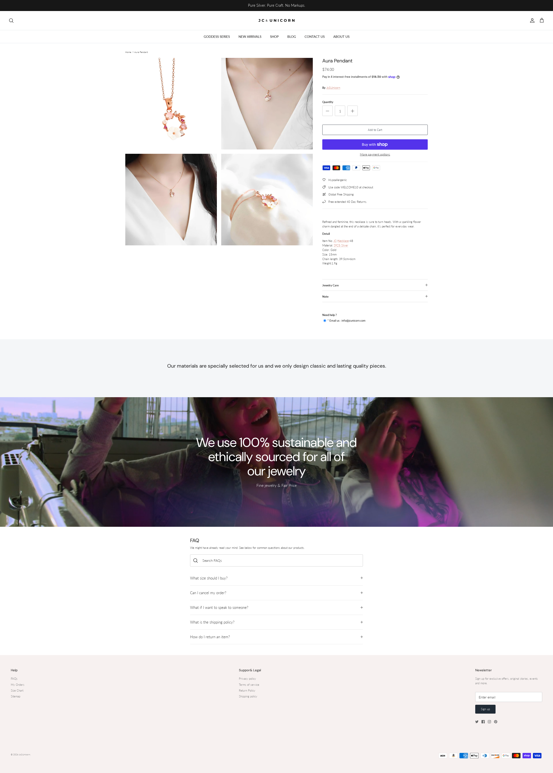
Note (325, 296)
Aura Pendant (141, 52)
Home (128, 52)
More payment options (375, 154)
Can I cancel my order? (208, 592)
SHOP (274, 36)
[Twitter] (476, 721)
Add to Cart (375, 130)
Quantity (327, 102)
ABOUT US (341, 36)
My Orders (17, 684)
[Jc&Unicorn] (277, 20)
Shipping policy (248, 696)
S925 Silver (341, 245)
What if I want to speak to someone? (219, 607)
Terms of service (249, 684)
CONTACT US (315, 36)
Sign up (485, 709)
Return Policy (247, 690)
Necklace (343, 241)
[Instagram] (489, 721)
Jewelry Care (330, 285)
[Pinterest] (495, 721)
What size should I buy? (208, 578)
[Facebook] (483, 721)
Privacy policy (247, 678)
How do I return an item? (210, 637)
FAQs (14, 678)
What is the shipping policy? (212, 622)
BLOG (291, 36)
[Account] (531, 20)
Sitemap (15, 696)
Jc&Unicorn (333, 87)
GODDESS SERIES (217, 36)
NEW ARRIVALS (249, 36)
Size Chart (17, 690)
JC (335, 241)
